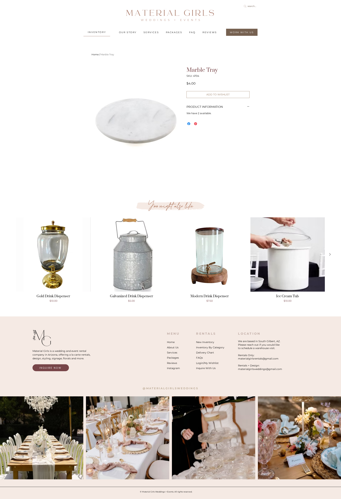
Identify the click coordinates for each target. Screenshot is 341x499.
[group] (170, 260)
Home (95, 54)
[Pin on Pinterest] (195, 124)
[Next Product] (330, 254)
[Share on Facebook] (189, 124)
